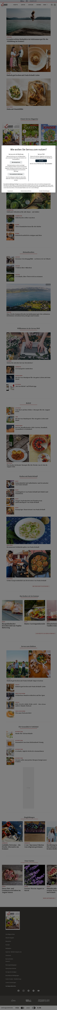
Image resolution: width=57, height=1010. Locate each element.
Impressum (10, 191)
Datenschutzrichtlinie (26, 191)
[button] (41, 160)
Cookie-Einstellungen (44, 191)
